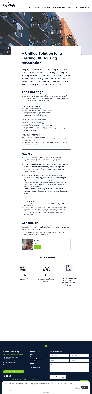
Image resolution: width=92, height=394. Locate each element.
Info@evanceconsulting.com (10, 357)
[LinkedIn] (10, 376)
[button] (46, 244)
